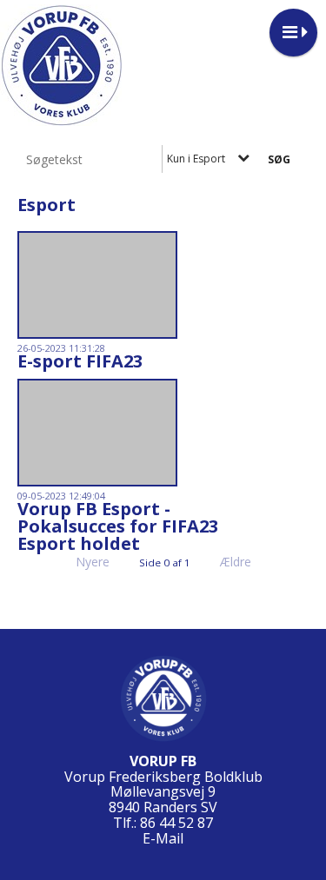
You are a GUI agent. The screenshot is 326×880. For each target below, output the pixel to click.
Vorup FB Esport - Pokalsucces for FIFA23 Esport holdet (117, 526)
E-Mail (163, 838)
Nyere (92, 561)
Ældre (237, 561)
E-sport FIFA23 (80, 361)
